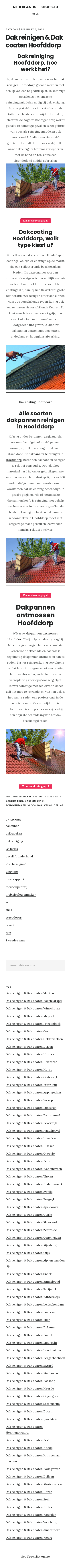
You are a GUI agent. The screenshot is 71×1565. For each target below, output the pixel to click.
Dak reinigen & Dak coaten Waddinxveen (34, 1169)
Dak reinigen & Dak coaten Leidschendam (35, 1304)
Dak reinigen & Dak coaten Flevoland (31, 1222)
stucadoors (14, 917)
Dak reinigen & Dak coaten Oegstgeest (33, 1396)
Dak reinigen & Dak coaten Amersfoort (33, 1530)
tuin (8, 933)
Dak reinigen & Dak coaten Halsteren (31, 1062)
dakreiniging (32, 796)
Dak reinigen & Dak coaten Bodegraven (33, 1469)
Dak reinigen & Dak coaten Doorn (29, 1411)
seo (8, 902)
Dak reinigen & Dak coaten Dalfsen (30, 1476)
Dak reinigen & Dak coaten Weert (29, 1537)
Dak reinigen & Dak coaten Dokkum (30, 1327)
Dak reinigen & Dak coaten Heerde (30, 1388)
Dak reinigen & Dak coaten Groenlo (30, 1153)
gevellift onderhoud (19, 856)
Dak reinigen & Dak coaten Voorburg (31, 1522)
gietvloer (12, 871)
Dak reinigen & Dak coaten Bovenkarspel (34, 1001)
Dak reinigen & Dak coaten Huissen (30, 1146)
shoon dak (35, 805)
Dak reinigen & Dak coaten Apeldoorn (32, 1207)
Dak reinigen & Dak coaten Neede (29, 1448)
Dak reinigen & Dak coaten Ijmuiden (31, 1138)
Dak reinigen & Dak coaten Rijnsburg (31, 1245)
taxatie (10, 925)
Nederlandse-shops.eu (35, 6)
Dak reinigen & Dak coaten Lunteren (31, 1107)
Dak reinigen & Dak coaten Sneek (29, 1274)
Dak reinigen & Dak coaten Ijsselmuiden (33, 1350)
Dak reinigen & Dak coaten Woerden (31, 1514)
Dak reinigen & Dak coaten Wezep (29, 1100)
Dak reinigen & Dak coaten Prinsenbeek (33, 1023)
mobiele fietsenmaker (21, 894)
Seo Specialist (31, 1556)
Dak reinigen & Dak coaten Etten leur (31, 1085)
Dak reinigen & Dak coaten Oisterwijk (32, 1077)
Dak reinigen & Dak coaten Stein (28, 1499)
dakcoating (14, 801)
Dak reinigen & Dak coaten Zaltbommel (33, 1115)
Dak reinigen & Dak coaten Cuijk (28, 1253)
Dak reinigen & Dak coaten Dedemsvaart (34, 1184)
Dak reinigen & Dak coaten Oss (27, 1031)
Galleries (12, 849)
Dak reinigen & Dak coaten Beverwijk (31, 1123)
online (45, 1556)
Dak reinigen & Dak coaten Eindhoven (32, 1373)
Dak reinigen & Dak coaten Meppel (30, 1016)
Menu (35, 14)
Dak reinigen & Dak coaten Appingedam (33, 1092)
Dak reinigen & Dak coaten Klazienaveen (34, 1484)
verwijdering (54, 805)
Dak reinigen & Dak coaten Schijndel (31, 1289)
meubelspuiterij (16, 887)
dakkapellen (14, 833)
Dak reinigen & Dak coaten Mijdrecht (31, 1342)
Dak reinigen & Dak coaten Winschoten (33, 1008)
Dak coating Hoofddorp (35, 402)
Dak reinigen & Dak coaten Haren (29, 1492)
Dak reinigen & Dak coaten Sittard (29, 1365)
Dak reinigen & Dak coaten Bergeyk (30, 1199)
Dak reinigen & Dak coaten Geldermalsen (34, 1039)
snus (9, 910)
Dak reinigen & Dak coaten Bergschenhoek (35, 1358)
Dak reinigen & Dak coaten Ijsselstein (32, 1419)
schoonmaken (16, 805)
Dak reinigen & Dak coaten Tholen (29, 1176)
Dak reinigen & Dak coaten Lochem (30, 1312)
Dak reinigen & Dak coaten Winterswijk (33, 1297)
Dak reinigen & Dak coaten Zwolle (29, 1191)
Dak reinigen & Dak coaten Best (28, 1440)
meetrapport (15, 879)
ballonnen (12, 826)
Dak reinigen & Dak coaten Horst (29, 1069)
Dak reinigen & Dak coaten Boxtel (29, 1335)
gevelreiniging (15, 864)
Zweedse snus (15, 940)
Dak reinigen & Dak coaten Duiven (29, 1046)
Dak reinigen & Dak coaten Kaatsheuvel (33, 1130)
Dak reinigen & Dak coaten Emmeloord (33, 1281)
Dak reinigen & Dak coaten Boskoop (30, 1381)
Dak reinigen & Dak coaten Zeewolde (31, 1230)
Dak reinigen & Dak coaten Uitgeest (31, 1054)
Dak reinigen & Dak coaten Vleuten (30, 993)
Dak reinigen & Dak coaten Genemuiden (33, 1237)
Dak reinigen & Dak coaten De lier (29, 1507)
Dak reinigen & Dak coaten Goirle (29, 1214)
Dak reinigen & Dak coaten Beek (28, 1161)
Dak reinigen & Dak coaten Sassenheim (33, 1404)
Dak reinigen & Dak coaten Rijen (28, 1320)
